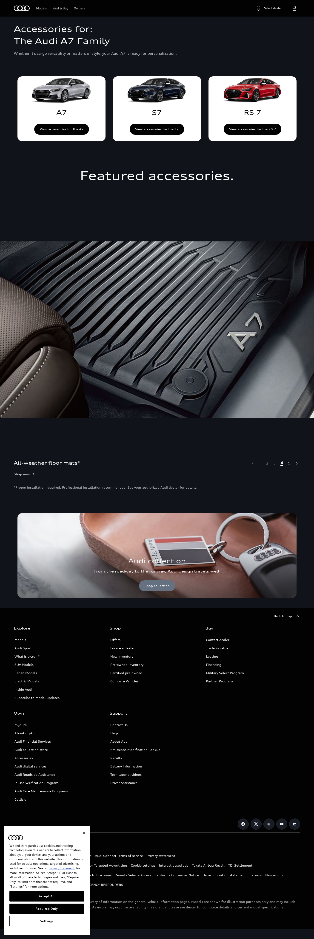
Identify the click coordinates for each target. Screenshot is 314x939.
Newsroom (274, 875)
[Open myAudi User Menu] (294, 8)
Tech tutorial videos (126, 774)
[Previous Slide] (252, 463)
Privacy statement (161, 856)
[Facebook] (243, 824)
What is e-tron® (27, 656)
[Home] (22, 8)
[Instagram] (268, 824)
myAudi (20, 725)
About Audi (119, 741)
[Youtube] (281, 824)
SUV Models (24, 665)
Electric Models (26, 681)
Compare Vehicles (124, 681)
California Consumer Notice (177, 875)
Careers (256, 875)
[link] (61, 108)
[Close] (84, 833)
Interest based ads (173, 865)
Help (114, 733)
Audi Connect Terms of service (119, 856)
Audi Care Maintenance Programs (41, 791)
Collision (21, 799)
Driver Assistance (123, 783)
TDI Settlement (240, 865)
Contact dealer (217, 640)
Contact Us (119, 725)
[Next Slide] (296, 463)
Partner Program (219, 681)
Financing (213, 665)
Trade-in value (217, 648)
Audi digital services (30, 766)
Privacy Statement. (62, 868)
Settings (46, 921)
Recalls (116, 758)
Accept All (47, 896)
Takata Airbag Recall (208, 865)
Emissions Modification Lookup (135, 750)
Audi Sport (23, 648)
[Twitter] (256, 824)
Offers (115, 640)
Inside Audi (23, 689)
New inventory (121, 656)
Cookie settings (143, 865)
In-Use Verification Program (36, 783)
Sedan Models (25, 673)
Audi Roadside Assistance (34, 774)
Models (20, 640)
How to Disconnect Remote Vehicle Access (117, 875)
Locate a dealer (122, 648)
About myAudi (25, 733)
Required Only (47, 908)
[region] (47, 880)
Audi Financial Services (32, 741)
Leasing (212, 656)
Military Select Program (225, 673)
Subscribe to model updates (37, 698)
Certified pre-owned (126, 673)
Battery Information (126, 766)
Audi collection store (31, 750)
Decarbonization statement (224, 875)
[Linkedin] (294, 824)
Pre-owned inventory (126, 665)
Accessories (23, 758)
